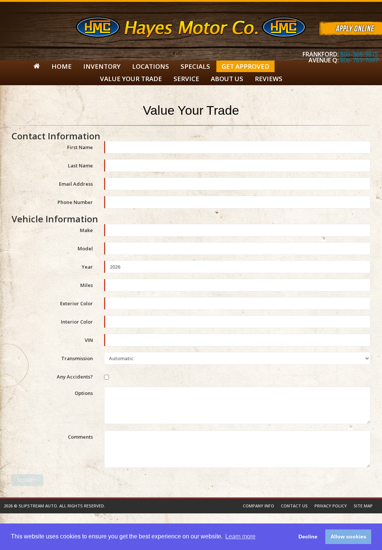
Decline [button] (307, 537)
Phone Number (75, 202)
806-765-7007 (359, 60)
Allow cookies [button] (348, 537)
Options (84, 393)
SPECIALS (195, 66)
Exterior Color (76, 303)
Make (86, 230)
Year (87, 266)
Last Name (80, 165)
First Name (80, 147)
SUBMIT (27, 480)
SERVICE (186, 78)
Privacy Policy (330, 506)
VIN (89, 340)
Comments (80, 436)
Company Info (258, 506)
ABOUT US (227, 78)
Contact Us (294, 506)
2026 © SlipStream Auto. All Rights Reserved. (54, 506)
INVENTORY (101, 66)
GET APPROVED (245, 66)
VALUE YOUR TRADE (131, 78)
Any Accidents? (75, 376)
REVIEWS (268, 78)
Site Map (363, 506)
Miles (86, 285)
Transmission (77, 358)
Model (85, 248)
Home (61, 66)
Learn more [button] (240, 536)
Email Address (76, 183)
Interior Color (77, 321)
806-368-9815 (359, 54)
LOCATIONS (150, 66)
